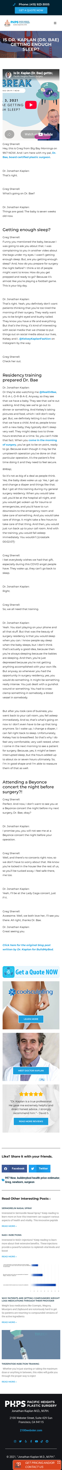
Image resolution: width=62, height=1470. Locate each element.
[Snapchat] (47, 1441)
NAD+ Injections (12, 1235)
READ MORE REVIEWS (31, 1121)
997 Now (10, 1178)
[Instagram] (15, 1441)
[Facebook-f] (31, 1441)
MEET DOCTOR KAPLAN (31, 1070)
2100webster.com (31, 1430)
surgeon (29, 1182)
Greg (8, 1182)
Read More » (9, 1226)
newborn (17, 1182)
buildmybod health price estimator (38, 1178)
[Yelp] (25, 1441)
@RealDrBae (47, 392)
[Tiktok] (41, 1441)
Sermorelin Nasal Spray (17, 1208)
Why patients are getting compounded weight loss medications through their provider (31, 1299)
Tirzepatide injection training (20, 1364)
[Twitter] (20, 1441)
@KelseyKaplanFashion (35, 338)
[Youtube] (36, 1441)
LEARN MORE (31, 1019)
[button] (55, 23)
